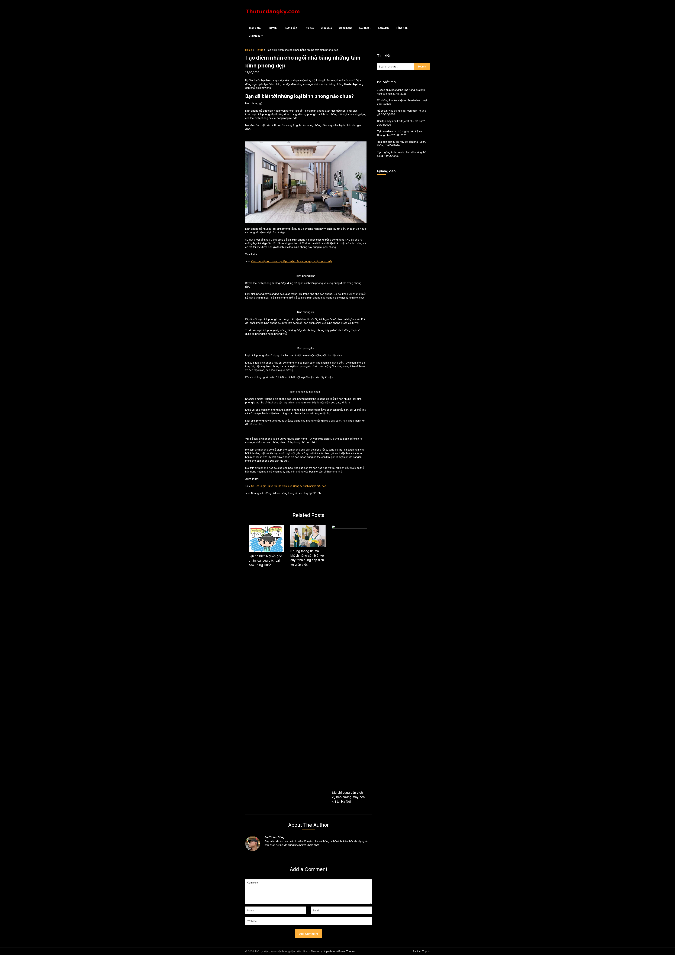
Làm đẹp (383, 27)
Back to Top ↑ (421, 951)
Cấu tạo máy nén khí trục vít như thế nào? (401, 120)
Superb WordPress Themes (339, 951)
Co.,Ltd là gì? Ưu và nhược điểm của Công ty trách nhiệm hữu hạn (288, 485)
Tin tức (259, 49)
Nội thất (364, 27)
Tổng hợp (402, 27)
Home (248, 49)
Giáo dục (326, 27)
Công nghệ (345, 27)
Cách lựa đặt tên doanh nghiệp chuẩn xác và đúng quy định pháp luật (291, 261)
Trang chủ (255, 27)
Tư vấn (272, 27)
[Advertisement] (403, 230)
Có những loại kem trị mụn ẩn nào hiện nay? (402, 100)
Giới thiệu (255, 35)
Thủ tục (309, 27)
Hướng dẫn (290, 27)
